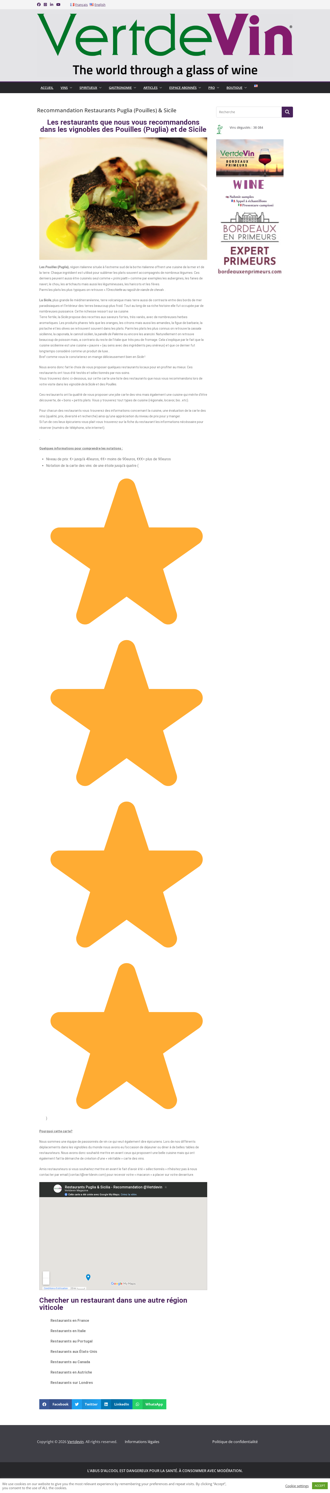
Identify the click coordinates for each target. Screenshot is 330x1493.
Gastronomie (120, 87)
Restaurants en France (70, 1320)
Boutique (234, 87)
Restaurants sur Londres (72, 1383)
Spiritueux (88, 87)
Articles (150, 87)
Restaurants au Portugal (71, 1341)
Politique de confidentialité (235, 1441)
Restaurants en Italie (68, 1331)
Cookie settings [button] (297, 1486)
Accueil (47, 87)
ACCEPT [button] (320, 1486)
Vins (64, 87)
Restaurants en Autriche (71, 1372)
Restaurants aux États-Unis (74, 1351)
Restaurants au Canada (70, 1362)
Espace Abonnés (183, 87)
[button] (70, 88)
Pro (211, 87)
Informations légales (142, 1441)
